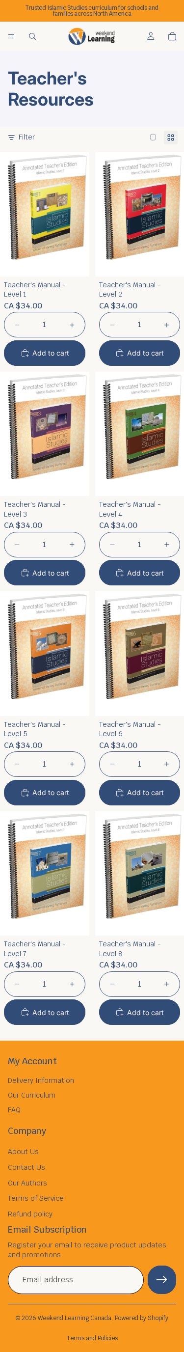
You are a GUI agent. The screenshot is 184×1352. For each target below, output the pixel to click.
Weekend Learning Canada (74, 1318)
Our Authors (27, 1183)
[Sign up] (162, 1280)
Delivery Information (41, 1080)
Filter (27, 137)
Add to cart (50, 353)
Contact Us (26, 1167)
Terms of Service (36, 1198)
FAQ (14, 1109)
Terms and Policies (92, 1338)
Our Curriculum (31, 1095)
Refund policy (30, 1214)
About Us (23, 1151)
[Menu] (11, 36)
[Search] (32, 36)
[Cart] (172, 36)
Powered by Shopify (141, 1318)
